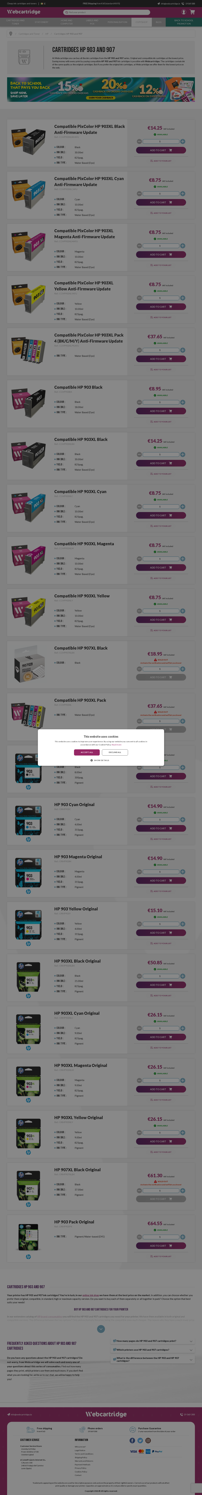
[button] (101, 760)
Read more (117, 744)
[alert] (101, 747)
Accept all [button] (87, 752)
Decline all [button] (115, 752)
